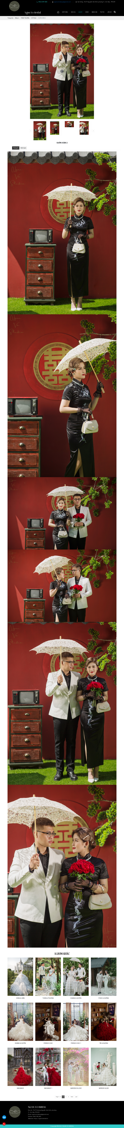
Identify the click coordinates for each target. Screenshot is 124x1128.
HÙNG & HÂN (20, 998)
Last (76, 1096)
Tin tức (102, 12)
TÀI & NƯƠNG (103, 1043)
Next (72, 1096)
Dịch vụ (73, 12)
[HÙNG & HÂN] (20, 977)
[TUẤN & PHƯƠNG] (48, 977)
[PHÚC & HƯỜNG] (103, 977)
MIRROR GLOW (104, 1088)
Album (80, 12)
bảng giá (94, 12)
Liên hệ (109, 12)
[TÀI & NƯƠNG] (103, 1022)
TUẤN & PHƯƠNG (48, 998)
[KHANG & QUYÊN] (76, 977)
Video (87, 12)
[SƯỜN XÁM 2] (40, 131)
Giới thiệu (65, 12)
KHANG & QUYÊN (75, 998)
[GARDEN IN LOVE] (76, 1067)
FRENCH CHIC (48, 1043)
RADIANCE (20, 1088)
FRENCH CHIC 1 (76, 1043)
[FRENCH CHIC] (48, 1022)
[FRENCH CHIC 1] (76, 1022)
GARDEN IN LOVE (76, 1088)
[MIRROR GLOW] (103, 1067)
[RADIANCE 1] (48, 1067)
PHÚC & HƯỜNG (103, 998)
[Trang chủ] (58, 12)
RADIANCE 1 (48, 1088)
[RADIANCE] (20, 1067)
